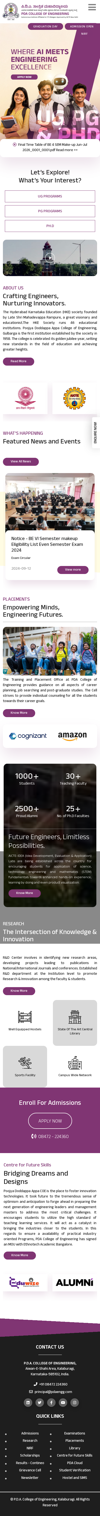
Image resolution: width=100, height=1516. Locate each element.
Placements (75, 1441)
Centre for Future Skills (74, 1456)
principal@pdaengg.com (53, 1392)
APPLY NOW (50, 1122)
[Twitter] (39, 1402)
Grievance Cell (30, 1471)
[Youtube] (63, 1402)
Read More (18, 362)
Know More (19, 713)
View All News (21, 462)
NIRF (84, 34)
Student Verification (75, 1471)
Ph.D (50, 226)
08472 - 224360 (53, 1137)
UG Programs (50, 197)
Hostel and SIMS (75, 1478)
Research (30, 1441)
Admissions (30, 1434)
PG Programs (50, 211)
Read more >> (67, 151)
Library (74, 1449)
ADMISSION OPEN (81, 27)
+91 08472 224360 (53, 1385)
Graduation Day (45, 27)
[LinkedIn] (28, 1402)
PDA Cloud (75, 1463)
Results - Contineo (30, 1463)
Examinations (74, 1434)
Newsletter (30, 1478)
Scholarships (30, 1456)
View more (73, 570)
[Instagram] (74, 1402)
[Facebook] (51, 1402)
